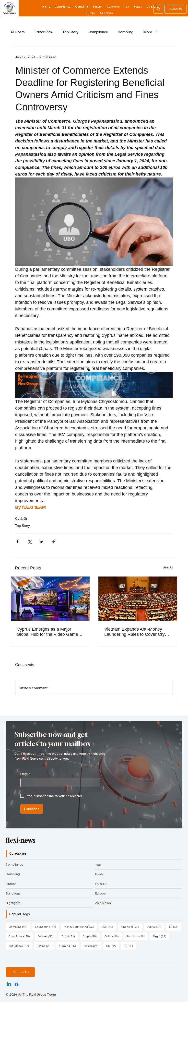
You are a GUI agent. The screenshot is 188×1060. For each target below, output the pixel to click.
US (130, 946)
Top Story (70, 31)
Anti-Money (20, 946)
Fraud (69, 936)
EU (175, 927)
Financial (131, 927)
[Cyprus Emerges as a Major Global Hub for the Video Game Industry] (50, 599)
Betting (45, 946)
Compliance (98, 31)
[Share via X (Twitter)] (29, 541)
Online (113, 936)
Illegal (161, 936)
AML (109, 927)
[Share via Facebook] (17, 541)
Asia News (103, 903)
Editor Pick (43, 31)
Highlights (13, 903)
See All (168, 567)
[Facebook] (16, 984)
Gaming (69, 946)
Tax (98, 864)
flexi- (20, 840)
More (147, 31)
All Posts (18, 31)
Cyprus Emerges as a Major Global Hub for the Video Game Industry (47, 632)
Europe (100, 893)
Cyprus (155, 927)
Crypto (91, 936)
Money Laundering (80, 927)
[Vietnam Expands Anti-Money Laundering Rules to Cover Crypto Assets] (137, 599)
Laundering (47, 927)
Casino (92, 946)
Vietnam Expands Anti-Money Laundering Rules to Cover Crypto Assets (137, 632)
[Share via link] (53, 541)
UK (112, 946)
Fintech (11, 884)
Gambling (125, 31)
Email (25, 774)
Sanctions (13, 893)
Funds (99, 874)
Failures (47, 936)
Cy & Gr (21, 518)
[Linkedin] (9, 984)
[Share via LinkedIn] (41, 541)
